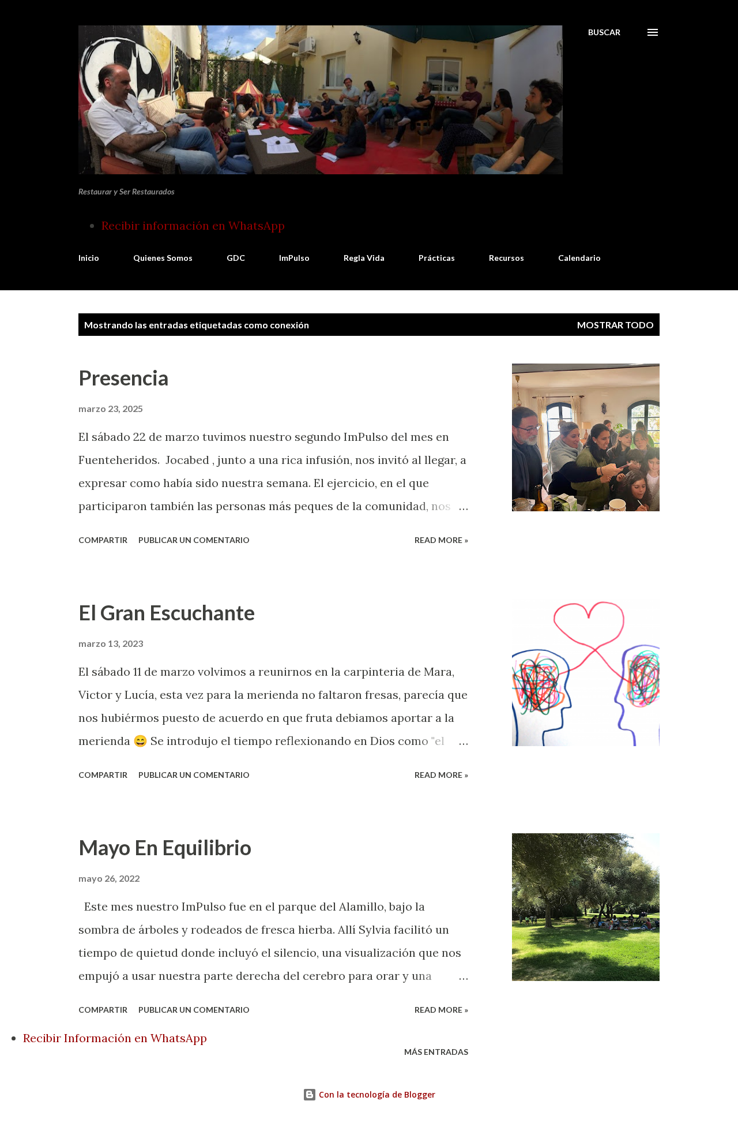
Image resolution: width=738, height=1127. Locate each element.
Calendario (579, 258)
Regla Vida (364, 258)
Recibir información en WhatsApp (193, 225)
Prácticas (437, 258)
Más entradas (436, 1052)
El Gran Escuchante (166, 612)
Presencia (123, 377)
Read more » (441, 540)
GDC (236, 258)
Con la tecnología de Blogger (376, 1094)
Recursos (506, 258)
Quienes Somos (163, 258)
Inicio (88, 258)
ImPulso (294, 258)
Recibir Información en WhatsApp (115, 1038)
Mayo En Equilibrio (164, 847)
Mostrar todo (615, 324)
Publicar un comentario (194, 540)
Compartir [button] (102, 540)
